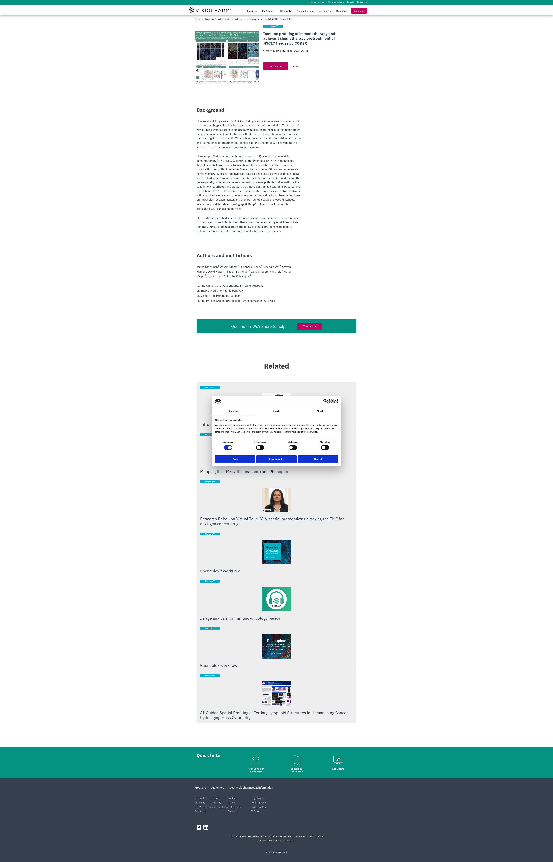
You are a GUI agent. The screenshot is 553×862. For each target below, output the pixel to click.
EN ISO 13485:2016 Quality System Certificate (275, 841)
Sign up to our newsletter (256, 770)
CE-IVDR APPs (202, 807)
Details (296, 66)
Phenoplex (200, 798)
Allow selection (276, 459)
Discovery (199, 802)
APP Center (325, 10)
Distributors (234, 807)
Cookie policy (258, 802)
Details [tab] (276, 411)
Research (252, 10)
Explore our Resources (297, 770)
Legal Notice (258, 798)
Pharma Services (305, 10)
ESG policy (257, 811)
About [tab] (320, 411)
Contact (232, 798)
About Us (233, 811)
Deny (235, 459)
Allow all (318, 459)
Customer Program (316, 2)
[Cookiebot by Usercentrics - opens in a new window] (325, 401)
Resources (341, 10)
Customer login (219, 807)
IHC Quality (285, 10)
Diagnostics (268, 10)
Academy (216, 802)
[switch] (260, 447)
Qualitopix (200, 811)
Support (215, 798)
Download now (275, 66)
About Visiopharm (336, 2)
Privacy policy (258, 807)
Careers (350, 2)
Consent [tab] (233, 411)
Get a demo (338, 768)
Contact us (359, 10)
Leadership (362, 2)
